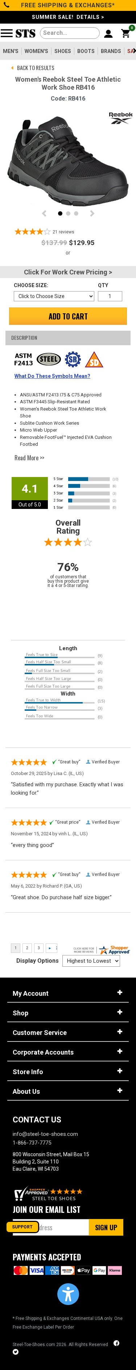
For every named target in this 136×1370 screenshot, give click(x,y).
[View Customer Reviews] (49, 1193)
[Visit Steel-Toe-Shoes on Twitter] (15, 1352)
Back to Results (35, 68)
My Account (31, 993)
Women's (36, 51)
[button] (68, 1294)
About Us (26, 1091)
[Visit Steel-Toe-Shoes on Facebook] (117, 1344)
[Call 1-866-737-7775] (7, 5)
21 (63, 232)
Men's (10, 51)
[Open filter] (9, 36)
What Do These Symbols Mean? (52, 376)
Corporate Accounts (43, 1052)
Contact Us (37, 1119)
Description (24, 337)
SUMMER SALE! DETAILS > (68, 17)
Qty (103, 285)
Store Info (28, 1072)
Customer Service (40, 1032)
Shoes (62, 51)
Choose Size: (31, 285)
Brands (111, 51)
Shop (20, 1013)
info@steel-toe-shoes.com (45, 1134)
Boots (86, 51)
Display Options (37, 960)
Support (22, 1227)
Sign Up (106, 1227)
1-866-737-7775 (32, 1142)
